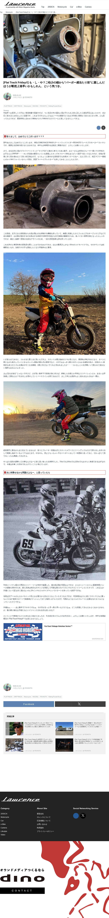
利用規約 (40, 828)
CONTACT (22, 890)
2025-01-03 (17, 95)
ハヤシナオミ (17, 97)
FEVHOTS (28, 97)
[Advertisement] (24, 660)
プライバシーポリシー (45, 831)
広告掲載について (44, 821)
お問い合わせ (42, 824)
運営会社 (40, 814)
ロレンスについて (44, 817)
